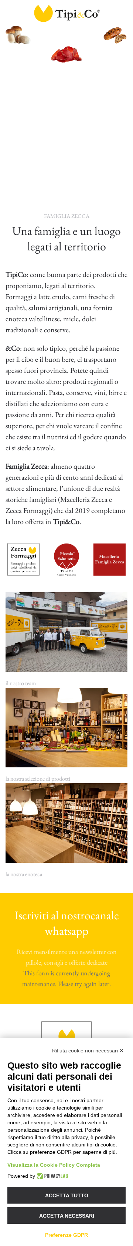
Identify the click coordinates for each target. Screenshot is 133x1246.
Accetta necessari (66, 1216)
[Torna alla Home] (66, 13)
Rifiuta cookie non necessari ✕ (88, 1051)
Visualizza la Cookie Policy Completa (53, 1165)
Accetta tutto (66, 1195)
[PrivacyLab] (51, 1176)
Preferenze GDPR (66, 1235)
